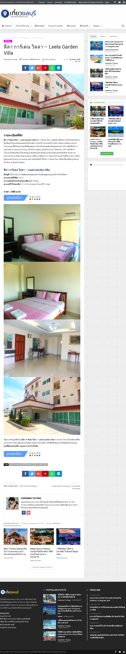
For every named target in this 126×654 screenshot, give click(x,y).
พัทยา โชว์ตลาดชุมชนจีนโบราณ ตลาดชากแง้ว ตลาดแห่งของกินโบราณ (15, 551)
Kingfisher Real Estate (8, 627)
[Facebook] (115, 2)
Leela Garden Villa (16, 464)
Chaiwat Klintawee (111, 50)
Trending (41, 2)
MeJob (60, 616)
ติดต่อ (107, 2)
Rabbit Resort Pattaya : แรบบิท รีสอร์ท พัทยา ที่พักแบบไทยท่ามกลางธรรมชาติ (41, 553)
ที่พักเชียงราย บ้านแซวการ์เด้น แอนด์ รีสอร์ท (15, 619)
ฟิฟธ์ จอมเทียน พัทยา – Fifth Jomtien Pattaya (20, 484)
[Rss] (124, 2)
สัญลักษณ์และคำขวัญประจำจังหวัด (91, 2)
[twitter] (32, 68)
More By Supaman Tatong (32, 523)
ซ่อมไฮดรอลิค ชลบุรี (7, 624)
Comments (113, 36)
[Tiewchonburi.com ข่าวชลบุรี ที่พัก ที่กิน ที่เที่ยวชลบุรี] (18, 8)
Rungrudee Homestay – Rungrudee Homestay (66, 485)
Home (6, 38)
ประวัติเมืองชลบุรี (70, 2)
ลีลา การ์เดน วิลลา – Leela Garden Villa (27, 169)
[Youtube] (119, 2)
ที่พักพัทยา (13, 38)
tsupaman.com (5, 616)
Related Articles (11, 523)
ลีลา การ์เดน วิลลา (40, 464)
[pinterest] (45, 68)
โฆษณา (50, 2)
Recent (102, 36)
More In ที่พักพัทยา (53, 523)
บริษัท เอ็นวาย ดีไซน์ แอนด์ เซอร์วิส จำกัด (14, 622)
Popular (93, 36)
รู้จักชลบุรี (58, 2)
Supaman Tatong (11, 59)
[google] (38, 68)
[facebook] (25, 68)
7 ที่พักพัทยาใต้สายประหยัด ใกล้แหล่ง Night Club (67, 551)
